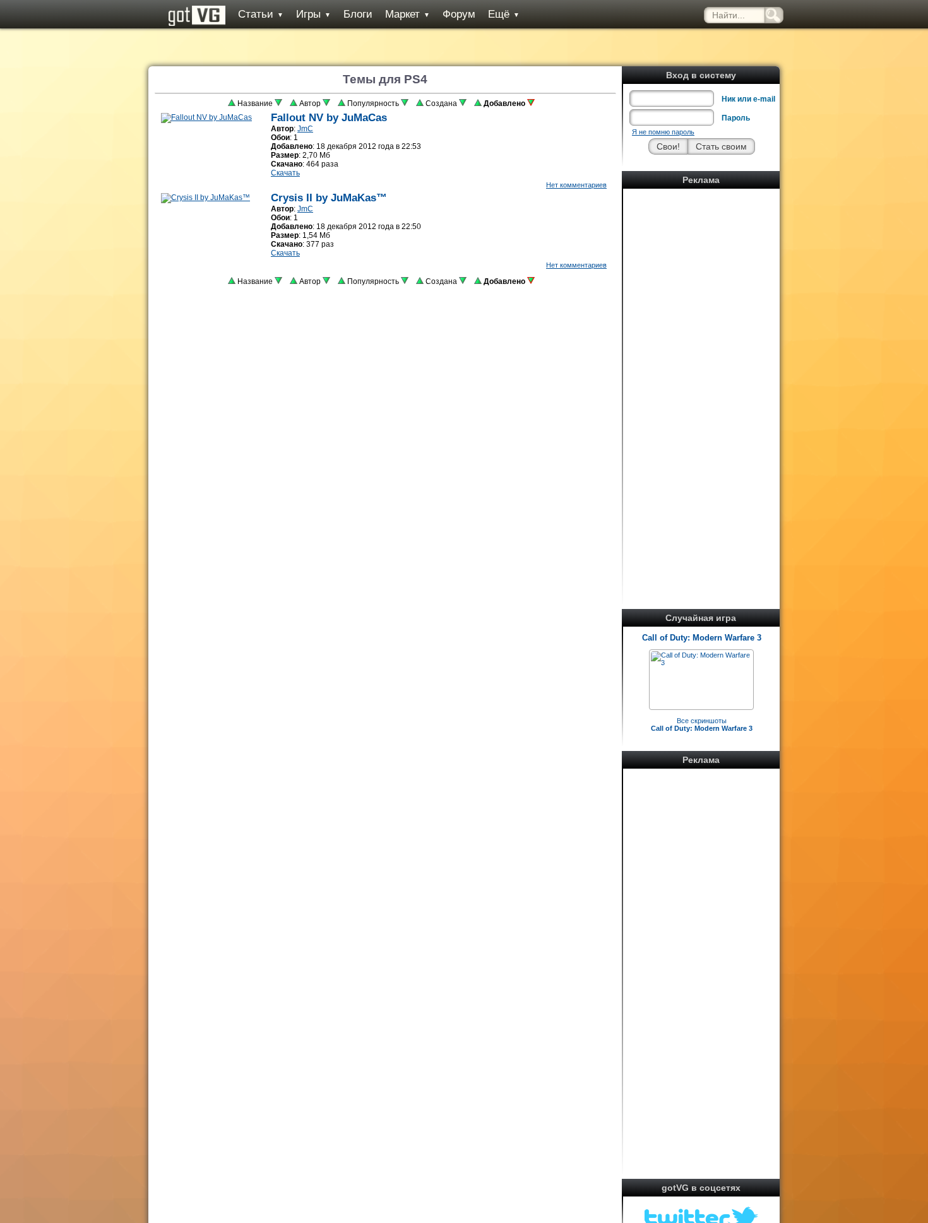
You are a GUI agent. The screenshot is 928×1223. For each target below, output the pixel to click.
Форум (459, 14)
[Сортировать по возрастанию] (231, 103)
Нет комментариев (576, 185)
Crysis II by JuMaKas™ (329, 198)
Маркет (407, 14)
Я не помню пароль (663, 132)
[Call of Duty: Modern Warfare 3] (701, 662)
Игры (313, 14)
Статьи (260, 14)
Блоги (357, 14)
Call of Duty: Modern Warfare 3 (701, 637)
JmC (305, 128)
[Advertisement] (701, 381)
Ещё (504, 14)
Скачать (285, 172)
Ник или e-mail (748, 99)
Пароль (736, 118)
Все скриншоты (702, 724)
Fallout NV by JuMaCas (329, 118)
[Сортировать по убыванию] (278, 103)
